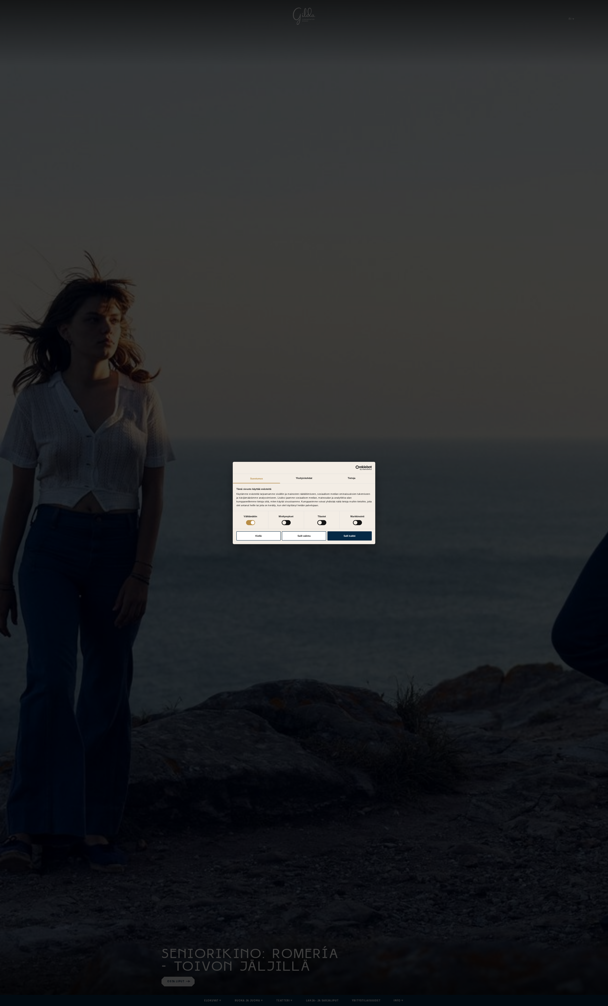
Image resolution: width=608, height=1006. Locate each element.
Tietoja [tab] (351, 478)
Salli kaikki (349, 536)
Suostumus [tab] (256, 478)
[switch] (286, 522)
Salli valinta (304, 536)
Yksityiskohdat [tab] (304, 478)
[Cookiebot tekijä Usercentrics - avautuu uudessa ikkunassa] (358, 467)
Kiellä (258, 536)
